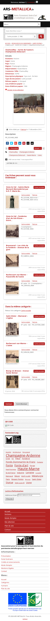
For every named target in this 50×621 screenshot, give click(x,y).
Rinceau (27, 479)
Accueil (7, 43)
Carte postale (37, 43)
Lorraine (30, 472)
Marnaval (9, 476)
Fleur (17, 458)
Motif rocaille (25, 476)
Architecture (17, 452)
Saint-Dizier (37, 479)
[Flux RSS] (37, 2)
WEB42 (25, 619)
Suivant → (37, 148)
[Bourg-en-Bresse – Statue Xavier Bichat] (12, 388)
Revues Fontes (17, 479)
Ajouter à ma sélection (15, 90)
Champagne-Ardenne (26, 152)
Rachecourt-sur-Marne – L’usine (16, 344)
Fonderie (26, 458)
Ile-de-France (10, 473)
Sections (8, 514)
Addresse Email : (11, 495)
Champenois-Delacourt (17, 155)
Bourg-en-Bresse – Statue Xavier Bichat (17, 372)
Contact (8, 529)
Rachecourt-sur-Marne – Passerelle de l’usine (16, 275)
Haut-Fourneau (11, 469)
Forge (32, 465)
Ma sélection (10, 522)
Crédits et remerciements (10, 562)
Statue (9, 482)
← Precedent (13, 148)
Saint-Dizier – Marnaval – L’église (17, 317)
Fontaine (40, 462)
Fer (13, 459)
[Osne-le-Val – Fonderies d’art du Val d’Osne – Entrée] (12, 237)
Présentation (6, 556)
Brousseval (26, 452)
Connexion (30, 2)
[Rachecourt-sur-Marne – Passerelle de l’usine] (12, 294)
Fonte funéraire (7, 559)
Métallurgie (37, 476)
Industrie (20, 472)
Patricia (23, 129)
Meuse (17, 476)
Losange (38, 473)
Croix (8, 458)
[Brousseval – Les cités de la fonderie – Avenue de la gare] (12, 267)
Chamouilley (13, 152)
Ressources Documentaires (21, 43)
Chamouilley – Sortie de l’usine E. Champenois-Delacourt (19, 51)
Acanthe (8, 452)
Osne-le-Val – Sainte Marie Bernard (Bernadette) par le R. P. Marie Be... (17, 189)
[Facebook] (39, 2)
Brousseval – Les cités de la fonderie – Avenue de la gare (17, 247)
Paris (8, 479)
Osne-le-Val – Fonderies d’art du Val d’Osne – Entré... (16, 218)
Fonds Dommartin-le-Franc (20, 462)
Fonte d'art (21, 465)
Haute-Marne (31, 155)
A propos (4, 585)
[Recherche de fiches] (41, 36)
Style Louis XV (20, 483)
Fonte (9, 465)
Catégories (5, 582)
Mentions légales (7, 568)
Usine (40, 155)
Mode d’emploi (10, 518)
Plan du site (9, 526)
